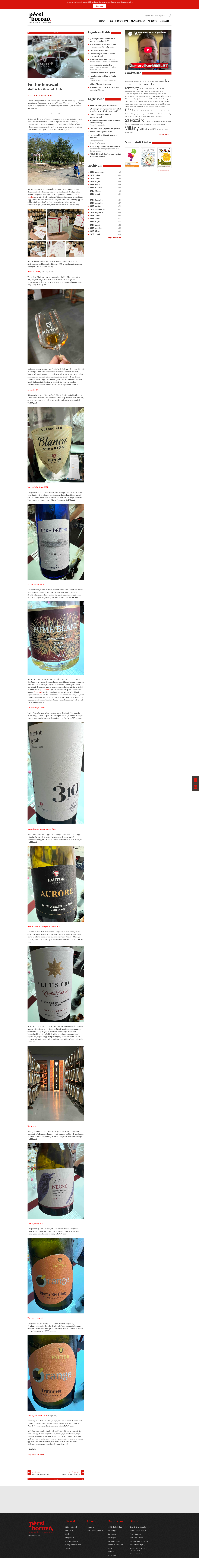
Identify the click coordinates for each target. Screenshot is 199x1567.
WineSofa (152, 21)
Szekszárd (135, 120)
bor (168, 80)
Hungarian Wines (114, 1541)
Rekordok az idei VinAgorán (102, 72)
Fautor (42, 1454)
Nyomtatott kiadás (71, 1541)
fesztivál (127, 96)
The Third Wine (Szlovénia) (139, 1541)
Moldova (35, 1454)
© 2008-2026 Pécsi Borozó (35, 1536)
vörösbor (127, 132)
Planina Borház (129, 114)
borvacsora (157, 85)
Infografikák (121, 21)
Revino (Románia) (136, 1554)
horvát (158, 99)
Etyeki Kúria (136, 94)
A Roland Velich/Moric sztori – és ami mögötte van (104, 88)
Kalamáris (146, 101)
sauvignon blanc (137, 116)
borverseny (132, 88)
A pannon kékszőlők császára (102, 59)
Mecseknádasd (138, 104)
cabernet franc (159, 88)
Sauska (130, 116)
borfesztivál (128, 85)
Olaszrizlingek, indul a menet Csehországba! (102, 54)
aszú (126, 81)
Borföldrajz (112, 1555)
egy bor (161, 91)
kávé (151, 101)
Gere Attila (168, 96)
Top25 (67, 1548)
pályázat (151, 106)
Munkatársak (138, 21)
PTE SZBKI (152, 114)
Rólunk (91, 1521)
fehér (159, 94)
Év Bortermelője (153, 94)
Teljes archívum (163, 171)
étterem (146, 94)
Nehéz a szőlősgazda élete (101, 131)
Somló (148, 116)
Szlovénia (168, 121)
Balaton (142, 81)
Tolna (141, 124)
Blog (29, 1454)
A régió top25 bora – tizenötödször (105, 146)
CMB (150, 91)
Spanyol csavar (96, 140)
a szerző (56, 114)
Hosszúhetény (129, 101)
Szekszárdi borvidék (153, 121)
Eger (157, 91)
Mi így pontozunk (71, 1527)
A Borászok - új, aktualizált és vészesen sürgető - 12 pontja (103, 45)
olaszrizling (162, 104)
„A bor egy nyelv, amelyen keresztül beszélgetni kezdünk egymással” (105, 110)
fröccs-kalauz (142, 96)
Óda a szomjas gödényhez (101, 65)
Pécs (129, 110)
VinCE (110, 1548)
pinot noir (166, 111)
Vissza (56, 33)
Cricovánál (38, 692)
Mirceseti (47, 689)
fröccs (136, 96)
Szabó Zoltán (158, 116)
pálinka (146, 106)
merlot (144, 104)
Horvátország (164, 99)
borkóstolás (135, 85)
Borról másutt (117, 1521)
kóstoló (127, 104)
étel (142, 94)
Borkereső (69, 1531)
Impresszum (91, 1527)
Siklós (144, 116)
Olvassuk (135, 1521)
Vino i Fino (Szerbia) (136, 1538)
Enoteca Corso (128, 94)
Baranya (147, 81)
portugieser (137, 114)
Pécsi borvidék (158, 111)
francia (132, 96)
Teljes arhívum (113, 237)
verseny (163, 124)
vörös (166, 129)
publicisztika (159, 114)
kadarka (140, 101)
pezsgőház (162, 106)
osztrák (168, 104)
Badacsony (136, 81)
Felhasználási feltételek (95, 1531)
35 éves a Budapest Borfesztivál (103, 105)
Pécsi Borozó (148, 111)
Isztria (135, 101)
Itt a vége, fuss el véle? (99, 50)
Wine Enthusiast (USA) (137, 1545)
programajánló (145, 114)
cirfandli (146, 91)
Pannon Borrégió (138, 106)
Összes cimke (164, 134)
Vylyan (132, 132)
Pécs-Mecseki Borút (139, 111)
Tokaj (127, 124)
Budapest (151, 88)
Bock (156, 81)
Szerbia (163, 121)
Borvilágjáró (112, 1538)
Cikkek (102, 21)
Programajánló (70, 1538)
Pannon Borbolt (129, 106)
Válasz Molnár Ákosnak (100, 84)
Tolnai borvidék (148, 124)
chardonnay (139, 91)
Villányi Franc (160, 129)
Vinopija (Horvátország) (138, 1531)
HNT (154, 99)
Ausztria (131, 81)
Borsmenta (112, 1534)
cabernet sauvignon (130, 91)
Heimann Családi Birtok (145, 99)
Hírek (110, 21)
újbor (158, 124)
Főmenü (70, 1521)
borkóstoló (146, 84)
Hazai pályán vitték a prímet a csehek (103, 77)
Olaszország (154, 104)
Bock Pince (161, 81)
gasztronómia (157, 96)
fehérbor (164, 94)
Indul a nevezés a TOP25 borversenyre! (100, 115)
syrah (152, 116)
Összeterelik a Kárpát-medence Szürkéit (103, 136)
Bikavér (152, 81)
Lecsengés (164, 21)
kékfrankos (165, 101)
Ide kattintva (93, 2)
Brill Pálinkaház (144, 88)
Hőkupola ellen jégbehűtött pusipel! (105, 128)
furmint (148, 96)
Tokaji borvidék (135, 124)
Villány (132, 128)
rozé (126, 116)
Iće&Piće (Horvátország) (138, 1527)
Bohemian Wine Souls (115, 1545)
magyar (131, 104)
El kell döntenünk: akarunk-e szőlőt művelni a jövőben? (105, 155)
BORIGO (111, 1552)
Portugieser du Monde (73, 1545)
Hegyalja (136, 99)
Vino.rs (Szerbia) (135, 1534)
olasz (148, 104)
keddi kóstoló (156, 101)
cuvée (153, 91)
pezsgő (156, 106)
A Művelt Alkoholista (115, 1527)
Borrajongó (112, 1531)
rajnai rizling (167, 114)
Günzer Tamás (129, 99)
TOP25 (155, 124)
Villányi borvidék (148, 129)
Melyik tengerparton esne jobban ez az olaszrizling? (105, 121)
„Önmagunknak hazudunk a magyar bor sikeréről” (102, 39)
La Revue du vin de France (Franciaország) (139, 1549)
